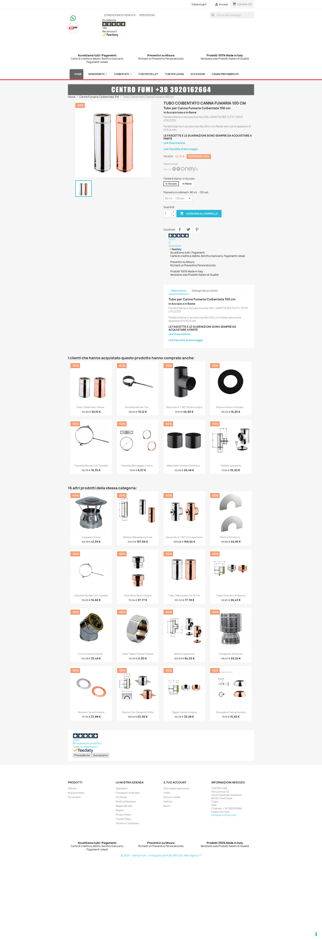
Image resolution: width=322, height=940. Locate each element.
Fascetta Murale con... (138, 407)
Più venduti (74, 797)
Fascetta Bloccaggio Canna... (137, 465)
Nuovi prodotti (76, 792)
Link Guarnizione (174, 143)
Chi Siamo (121, 797)
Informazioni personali (176, 788)
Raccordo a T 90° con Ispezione (184, 537)
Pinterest (197, 229)
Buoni (167, 805)
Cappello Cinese (91, 537)
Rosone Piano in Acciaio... (230, 407)
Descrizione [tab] (178, 290)
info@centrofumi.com (223, 815)
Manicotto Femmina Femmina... (184, 465)
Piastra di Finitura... (231, 537)
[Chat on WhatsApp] (73, 18)
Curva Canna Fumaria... (91, 653)
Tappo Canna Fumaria (184, 712)
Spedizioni (147, 15)
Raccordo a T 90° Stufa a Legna (184, 407)
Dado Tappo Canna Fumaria (137, 653)
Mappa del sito (124, 805)
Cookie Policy (123, 819)
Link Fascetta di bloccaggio (181, 149)
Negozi (120, 810)
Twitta (188, 229)
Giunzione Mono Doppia (137, 595)
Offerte (72, 788)
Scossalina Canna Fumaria (231, 712)
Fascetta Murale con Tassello (91, 465)
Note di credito (172, 797)
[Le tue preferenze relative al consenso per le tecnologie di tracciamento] (316, 934)
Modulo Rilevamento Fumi (137, 537)
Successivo (100, 755)
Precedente (82, 755)
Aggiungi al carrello (199, 213)
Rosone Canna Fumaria (91, 712)
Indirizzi (168, 801)
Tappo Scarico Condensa (230, 595)
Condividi (179, 229)
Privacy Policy (123, 814)
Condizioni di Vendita (120, 15)
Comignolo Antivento (231, 653)
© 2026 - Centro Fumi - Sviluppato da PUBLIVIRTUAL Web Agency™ (161, 855)
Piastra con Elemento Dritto (138, 712)
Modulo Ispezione (231, 465)
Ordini (167, 792)
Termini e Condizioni (127, 823)
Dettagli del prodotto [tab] (205, 290)
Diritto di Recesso (126, 801)
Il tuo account (175, 782)
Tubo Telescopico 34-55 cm (184, 595)
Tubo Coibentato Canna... (91, 407)
